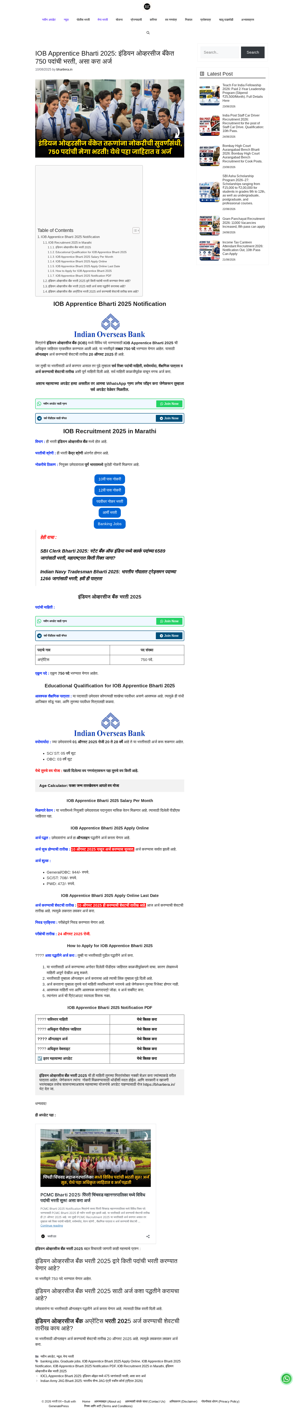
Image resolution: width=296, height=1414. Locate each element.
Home (86, 1401)
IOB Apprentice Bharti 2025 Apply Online (81, 261)
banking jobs (49, 1361)
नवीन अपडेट (49, 19)
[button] (148, 32)
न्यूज (66, 19)
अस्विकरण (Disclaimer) (183, 1401)
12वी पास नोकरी (109, 490)
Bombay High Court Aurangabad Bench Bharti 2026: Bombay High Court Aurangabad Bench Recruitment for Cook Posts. (242, 153)
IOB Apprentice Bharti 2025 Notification (70, 237)
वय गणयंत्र (171, 19)
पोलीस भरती (83, 19)
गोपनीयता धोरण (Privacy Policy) (220, 1401)
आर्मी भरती (110, 512)
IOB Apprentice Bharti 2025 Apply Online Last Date (88, 266)
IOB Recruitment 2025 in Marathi (69, 242)
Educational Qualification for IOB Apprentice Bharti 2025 (91, 252)
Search (253, 52)
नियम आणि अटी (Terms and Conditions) (108, 1406)
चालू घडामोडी (226, 19)
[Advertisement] (88, 197)
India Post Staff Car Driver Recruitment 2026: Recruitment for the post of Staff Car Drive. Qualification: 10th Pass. (243, 123)
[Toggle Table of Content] (134, 230)
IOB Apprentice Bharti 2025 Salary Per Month (84, 256)
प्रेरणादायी (136, 19)
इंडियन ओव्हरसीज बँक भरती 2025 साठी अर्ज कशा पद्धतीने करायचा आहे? (86, 286)
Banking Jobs (110, 524)
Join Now (171, 403)
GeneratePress (59, 1406)
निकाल (188, 19)
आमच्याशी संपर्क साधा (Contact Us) (145, 1401)
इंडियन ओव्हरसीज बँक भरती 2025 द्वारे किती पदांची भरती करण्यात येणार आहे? (89, 281)
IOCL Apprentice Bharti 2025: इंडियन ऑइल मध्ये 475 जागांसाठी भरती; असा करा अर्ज (93, 1376)
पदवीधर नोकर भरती (109, 501)
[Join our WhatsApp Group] (287, 1379)
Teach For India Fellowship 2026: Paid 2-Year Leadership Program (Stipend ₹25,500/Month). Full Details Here (244, 92)
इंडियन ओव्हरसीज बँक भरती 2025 (73, 247)
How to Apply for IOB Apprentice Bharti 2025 (84, 270)
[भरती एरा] (147, 6)
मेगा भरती (103, 19)
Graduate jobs (70, 1361)
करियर (153, 19)
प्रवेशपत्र (205, 19)
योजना (119, 19)
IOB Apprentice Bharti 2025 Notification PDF (84, 275)
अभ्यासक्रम (247, 19)
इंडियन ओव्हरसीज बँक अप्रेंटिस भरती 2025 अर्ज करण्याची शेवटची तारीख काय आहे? (93, 291)
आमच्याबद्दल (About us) (107, 1401)
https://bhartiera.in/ (159, 1084)
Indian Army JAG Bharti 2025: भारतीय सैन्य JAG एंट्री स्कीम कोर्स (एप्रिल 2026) (91, 1381)
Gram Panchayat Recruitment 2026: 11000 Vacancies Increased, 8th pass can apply (244, 222)
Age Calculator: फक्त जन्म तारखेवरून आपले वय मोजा (79, 785)
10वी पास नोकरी (109, 479)
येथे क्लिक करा (147, 1019)
